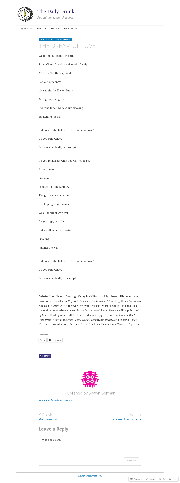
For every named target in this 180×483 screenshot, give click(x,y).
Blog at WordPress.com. (90, 475)
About (39, 28)
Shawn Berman (63, 39)
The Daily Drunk (55, 11)
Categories (22, 28)
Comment (131, 460)
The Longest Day (48, 416)
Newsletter (70, 28)
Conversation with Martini (127, 416)
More (54, 28)
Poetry (46, 356)
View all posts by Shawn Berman (55, 400)
